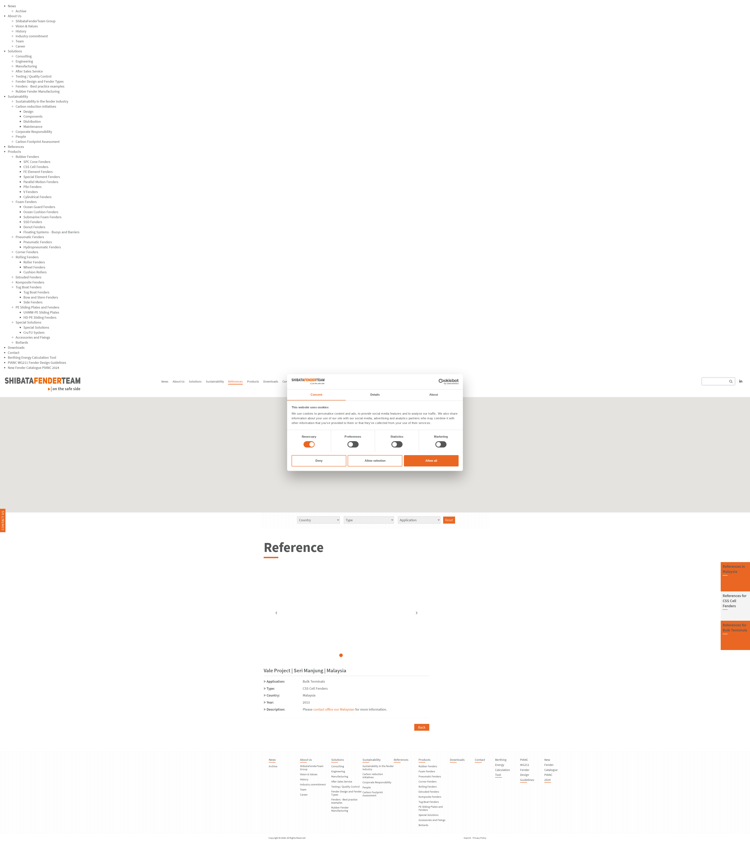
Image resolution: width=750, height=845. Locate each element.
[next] (416, 613)
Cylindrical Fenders (37, 197)
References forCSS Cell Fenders (734, 600)
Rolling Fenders (27, 257)
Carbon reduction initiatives (36, 106)
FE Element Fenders (38, 171)
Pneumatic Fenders (30, 237)
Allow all (431, 460)
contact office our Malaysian (334, 709)
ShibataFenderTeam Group (35, 21)
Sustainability (18, 96)
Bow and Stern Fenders (40, 297)
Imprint (467, 837)
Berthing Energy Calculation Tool (32, 357)
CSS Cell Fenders (35, 167)
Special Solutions (28, 322)
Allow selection (375, 460)
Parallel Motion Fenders (40, 182)
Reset (449, 520)
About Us (14, 16)
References (16, 146)
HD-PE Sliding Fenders (39, 317)
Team (20, 41)
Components (33, 116)
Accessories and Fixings (33, 337)
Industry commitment (32, 36)
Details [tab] (375, 394)
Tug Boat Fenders (29, 287)
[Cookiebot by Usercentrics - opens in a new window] (441, 381)
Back (421, 727)
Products (14, 151)
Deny (318, 460)
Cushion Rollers (35, 272)
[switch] (353, 444)
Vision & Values (27, 26)
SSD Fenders (32, 222)
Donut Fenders (34, 227)
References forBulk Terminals (735, 627)
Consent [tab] (316, 394)
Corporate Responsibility (34, 131)
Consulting (24, 56)
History (21, 31)
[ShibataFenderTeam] (42, 390)
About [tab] (433, 394)
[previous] (276, 613)
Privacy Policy (479, 837)
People (21, 136)
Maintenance (32, 126)
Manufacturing (26, 66)
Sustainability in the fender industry (42, 101)
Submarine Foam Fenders (42, 217)
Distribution (32, 121)
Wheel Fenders (34, 267)
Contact (13, 352)
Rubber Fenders (27, 156)
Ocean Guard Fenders (39, 207)
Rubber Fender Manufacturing (38, 91)
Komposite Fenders (30, 282)
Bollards (22, 342)
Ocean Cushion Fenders (40, 212)
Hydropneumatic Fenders (42, 247)
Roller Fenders (34, 262)
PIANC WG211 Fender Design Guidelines (37, 362)
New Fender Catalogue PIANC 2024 (33, 367)
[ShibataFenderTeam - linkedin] (740, 381)
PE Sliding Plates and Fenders (37, 307)
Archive (21, 11)
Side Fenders (33, 302)
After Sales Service (29, 71)
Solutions (15, 51)
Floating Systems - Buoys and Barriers (51, 232)
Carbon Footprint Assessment (38, 141)
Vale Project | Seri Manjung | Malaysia (305, 670)
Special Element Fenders (41, 176)
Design (28, 111)
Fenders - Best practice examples (40, 86)
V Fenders (30, 192)
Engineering (24, 61)
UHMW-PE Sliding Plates (41, 312)
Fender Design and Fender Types (40, 81)
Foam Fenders (26, 201)
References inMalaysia (734, 569)
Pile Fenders (32, 186)
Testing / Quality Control (34, 76)
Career (20, 46)
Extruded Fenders (28, 277)
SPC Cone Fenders (36, 161)
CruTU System (34, 332)
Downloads (16, 347)
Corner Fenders (27, 252)
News (12, 6)
